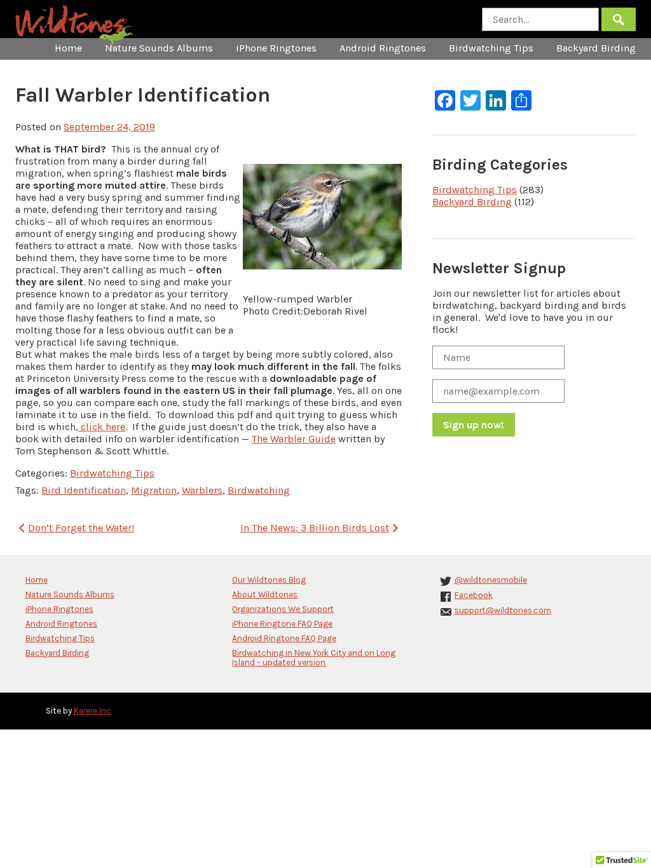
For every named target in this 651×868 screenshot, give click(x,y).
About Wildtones (265, 594)
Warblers (202, 490)
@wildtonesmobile (491, 580)
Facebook (474, 595)
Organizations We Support (283, 609)
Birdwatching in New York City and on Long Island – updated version (313, 657)
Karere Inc (92, 710)
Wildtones (75, 27)
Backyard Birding (596, 48)
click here (101, 427)
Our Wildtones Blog (269, 580)
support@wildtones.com (503, 610)
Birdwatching (259, 490)
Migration (154, 490)
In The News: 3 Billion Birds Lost (314, 528)
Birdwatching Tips (491, 48)
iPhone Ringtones (276, 48)
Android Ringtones (382, 48)
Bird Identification (83, 490)
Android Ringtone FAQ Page (284, 638)
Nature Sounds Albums (159, 48)
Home (68, 48)
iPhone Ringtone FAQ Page (282, 623)
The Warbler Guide (294, 439)
